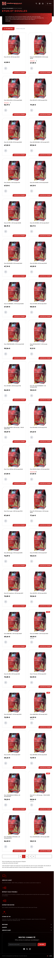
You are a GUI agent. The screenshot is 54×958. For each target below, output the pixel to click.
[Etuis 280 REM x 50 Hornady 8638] (40, 743)
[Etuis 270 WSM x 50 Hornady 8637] (40, 541)
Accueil (4, 8)
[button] (27, 924)
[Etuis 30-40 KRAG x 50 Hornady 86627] (40, 211)
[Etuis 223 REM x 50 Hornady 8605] (40, 251)
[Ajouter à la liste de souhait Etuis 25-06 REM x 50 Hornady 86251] (31, 191)
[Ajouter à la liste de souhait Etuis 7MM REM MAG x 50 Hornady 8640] (5, 353)
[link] (20, 856)
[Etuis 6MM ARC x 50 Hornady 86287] (14, 622)
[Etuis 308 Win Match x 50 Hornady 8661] (40, 457)
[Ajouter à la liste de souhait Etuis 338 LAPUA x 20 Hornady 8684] (5, 110)
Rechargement (9, 8)
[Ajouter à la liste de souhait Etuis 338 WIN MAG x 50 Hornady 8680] (31, 846)
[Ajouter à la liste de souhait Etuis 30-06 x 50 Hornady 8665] (5, 68)
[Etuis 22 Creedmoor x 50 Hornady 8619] (14, 581)
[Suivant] (33, 856)
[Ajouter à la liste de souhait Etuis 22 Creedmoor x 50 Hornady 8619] (5, 601)
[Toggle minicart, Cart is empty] (42, 3)
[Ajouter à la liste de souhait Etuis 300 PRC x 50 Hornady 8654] (31, 601)
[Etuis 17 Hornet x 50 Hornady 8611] (40, 662)
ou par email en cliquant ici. (35, 882)
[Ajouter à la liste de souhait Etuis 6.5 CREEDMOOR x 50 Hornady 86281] (31, 68)
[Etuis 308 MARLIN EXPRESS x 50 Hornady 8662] (14, 783)
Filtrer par (9, 28)
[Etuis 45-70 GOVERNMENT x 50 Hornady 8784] (40, 374)
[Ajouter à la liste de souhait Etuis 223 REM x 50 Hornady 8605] (31, 271)
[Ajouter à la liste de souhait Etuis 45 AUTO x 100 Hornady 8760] (31, 110)
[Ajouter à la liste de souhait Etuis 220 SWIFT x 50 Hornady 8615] (5, 722)
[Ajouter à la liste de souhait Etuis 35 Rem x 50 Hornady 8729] (5, 191)
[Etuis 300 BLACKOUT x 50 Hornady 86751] (40, 332)
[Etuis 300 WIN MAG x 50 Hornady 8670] (40, 130)
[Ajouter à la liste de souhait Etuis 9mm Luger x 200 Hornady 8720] (5, 521)
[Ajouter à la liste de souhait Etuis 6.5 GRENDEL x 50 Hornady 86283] (5, 312)
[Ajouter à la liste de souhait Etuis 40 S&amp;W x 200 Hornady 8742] (5, 395)
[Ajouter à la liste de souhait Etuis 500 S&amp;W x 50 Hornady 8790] (31, 437)
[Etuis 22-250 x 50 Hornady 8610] (14, 662)
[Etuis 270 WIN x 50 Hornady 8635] (40, 292)
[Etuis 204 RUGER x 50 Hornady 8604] (14, 251)
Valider (42, 944)
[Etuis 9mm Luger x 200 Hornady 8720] (14, 499)
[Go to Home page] (12, 3)
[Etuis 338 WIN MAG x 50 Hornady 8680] (40, 825)
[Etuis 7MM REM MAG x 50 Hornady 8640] (14, 332)
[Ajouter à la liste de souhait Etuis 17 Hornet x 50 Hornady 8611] (31, 682)
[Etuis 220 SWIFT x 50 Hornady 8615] (14, 702)
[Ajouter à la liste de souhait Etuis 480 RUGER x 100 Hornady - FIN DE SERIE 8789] (5, 437)
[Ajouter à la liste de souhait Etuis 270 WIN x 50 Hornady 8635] (31, 312)
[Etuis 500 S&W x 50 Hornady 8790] (40, 416)
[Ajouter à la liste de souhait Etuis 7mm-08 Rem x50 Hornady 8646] (5, 479)
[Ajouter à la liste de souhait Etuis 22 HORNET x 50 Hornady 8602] (31, 642)
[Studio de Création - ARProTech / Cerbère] (50, 955)
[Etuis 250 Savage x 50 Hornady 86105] (14, 541)
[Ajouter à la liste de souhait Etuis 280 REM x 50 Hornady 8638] (31, 763)
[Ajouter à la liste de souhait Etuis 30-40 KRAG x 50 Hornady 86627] (31, 231)
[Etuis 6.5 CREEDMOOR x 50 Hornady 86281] (40, 45)
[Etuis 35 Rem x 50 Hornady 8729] (14, 171)
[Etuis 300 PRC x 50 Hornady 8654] (40, 581)
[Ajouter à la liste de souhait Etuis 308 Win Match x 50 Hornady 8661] (31, 479)
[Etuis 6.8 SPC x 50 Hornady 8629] (14, 743)
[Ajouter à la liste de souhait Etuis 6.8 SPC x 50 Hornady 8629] (5, 763)
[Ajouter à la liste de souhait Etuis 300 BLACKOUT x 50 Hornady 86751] (31, 353)
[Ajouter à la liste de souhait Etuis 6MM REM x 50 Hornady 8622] (31, 722)
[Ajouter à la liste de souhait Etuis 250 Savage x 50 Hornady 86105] (5, 561)
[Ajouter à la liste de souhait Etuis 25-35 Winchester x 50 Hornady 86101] (31, 521)
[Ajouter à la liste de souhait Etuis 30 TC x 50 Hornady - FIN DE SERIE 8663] (31, 805)
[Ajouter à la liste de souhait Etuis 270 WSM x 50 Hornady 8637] (31, 561)
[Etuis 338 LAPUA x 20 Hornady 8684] (14, 88)
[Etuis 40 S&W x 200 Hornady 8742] (14, 374)
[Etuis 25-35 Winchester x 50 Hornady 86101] (40, 499)
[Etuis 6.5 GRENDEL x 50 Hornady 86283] (14, 292)
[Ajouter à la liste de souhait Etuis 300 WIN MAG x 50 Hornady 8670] (31, 150)
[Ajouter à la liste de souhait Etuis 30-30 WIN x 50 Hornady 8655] (5, 150)
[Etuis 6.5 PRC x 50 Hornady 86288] (14, 211)
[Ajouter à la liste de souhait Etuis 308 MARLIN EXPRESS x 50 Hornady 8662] (5, 805)
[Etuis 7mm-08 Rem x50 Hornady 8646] (14, 457)
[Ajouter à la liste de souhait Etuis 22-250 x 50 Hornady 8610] (5, 682)
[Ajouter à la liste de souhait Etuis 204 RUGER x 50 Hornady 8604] (5, 271)
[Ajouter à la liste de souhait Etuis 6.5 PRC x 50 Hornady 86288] (5, 231)
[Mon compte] (39, 3)
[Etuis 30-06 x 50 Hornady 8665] (14, 45)
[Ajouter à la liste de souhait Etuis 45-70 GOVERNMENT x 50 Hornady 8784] (31, 395)
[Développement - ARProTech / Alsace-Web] (47, 955)
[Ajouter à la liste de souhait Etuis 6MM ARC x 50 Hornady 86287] (5, 642)
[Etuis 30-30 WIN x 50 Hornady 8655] (14, 130)
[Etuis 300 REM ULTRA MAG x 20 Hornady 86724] (14, 825)
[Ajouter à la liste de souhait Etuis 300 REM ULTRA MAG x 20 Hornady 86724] (5, 846)
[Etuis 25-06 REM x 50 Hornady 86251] (40, 171)
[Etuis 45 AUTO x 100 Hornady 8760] (40, 88)
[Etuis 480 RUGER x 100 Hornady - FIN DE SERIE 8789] (14, 416)
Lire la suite (7, 20)
